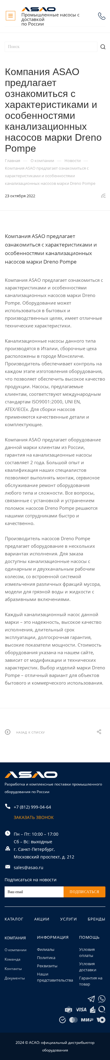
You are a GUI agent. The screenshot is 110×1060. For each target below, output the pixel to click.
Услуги (68, 919)
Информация (53, 937)
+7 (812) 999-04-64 (101, 16)
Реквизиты (47, 966)
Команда (12, 959)
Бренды (96, 919)
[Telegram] (91, 999)
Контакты (13, 968)
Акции (42, 919)
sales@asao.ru (28, 867)
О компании (16, 949)
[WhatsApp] (101, 999)
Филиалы (45, 949)
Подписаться (84, 892)
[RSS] (103, 195)
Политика (46, 957)
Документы (15, 978)
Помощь (89, 937)
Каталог (14, 919)
